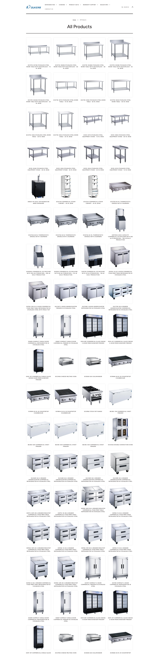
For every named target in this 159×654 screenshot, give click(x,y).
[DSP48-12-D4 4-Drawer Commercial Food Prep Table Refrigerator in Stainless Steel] (65, 532)
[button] (125, 7)
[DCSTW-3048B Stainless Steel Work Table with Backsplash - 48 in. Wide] (93, 50)
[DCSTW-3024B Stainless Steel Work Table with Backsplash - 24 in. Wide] (38, 84)
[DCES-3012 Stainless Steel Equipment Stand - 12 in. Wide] (120, 153)
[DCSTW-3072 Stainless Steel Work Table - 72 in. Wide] (65, 84)
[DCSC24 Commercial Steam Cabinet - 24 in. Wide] (93, 186)
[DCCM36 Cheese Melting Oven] (65, 361)
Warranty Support (89, 4)
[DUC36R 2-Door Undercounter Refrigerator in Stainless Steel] (93, 291)
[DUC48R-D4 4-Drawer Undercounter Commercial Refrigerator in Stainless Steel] (65, 463)
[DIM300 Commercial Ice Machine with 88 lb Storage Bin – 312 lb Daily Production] (65, 256)
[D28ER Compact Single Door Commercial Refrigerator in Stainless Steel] (38, 326)
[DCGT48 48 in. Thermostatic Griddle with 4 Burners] (38, 219)
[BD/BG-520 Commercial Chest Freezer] (65, 429)
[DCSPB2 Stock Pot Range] (93, 396)
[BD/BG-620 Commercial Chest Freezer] (38, 429)
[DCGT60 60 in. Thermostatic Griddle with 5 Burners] (120, 186)
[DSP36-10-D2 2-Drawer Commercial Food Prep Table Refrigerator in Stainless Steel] (120, 532)
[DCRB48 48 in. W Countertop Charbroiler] (120, 361)
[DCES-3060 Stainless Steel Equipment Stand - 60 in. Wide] (120, 119)
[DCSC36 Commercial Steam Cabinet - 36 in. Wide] (65, 186)
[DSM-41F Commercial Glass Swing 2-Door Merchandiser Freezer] (120, 326)
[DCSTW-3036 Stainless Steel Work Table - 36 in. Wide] (38, 119)
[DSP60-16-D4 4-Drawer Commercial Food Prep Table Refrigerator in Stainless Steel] (120, 497)
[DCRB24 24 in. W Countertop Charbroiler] (65, 396)
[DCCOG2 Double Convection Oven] (120, 429)
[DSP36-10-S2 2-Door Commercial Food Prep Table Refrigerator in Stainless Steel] (120, 256)
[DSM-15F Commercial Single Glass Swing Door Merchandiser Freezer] (38, 361)
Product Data (74, 4)
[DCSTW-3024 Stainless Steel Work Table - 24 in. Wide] (65, 119)
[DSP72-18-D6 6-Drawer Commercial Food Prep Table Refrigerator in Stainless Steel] (65, 497)
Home (74, 20)
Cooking (62, 4)
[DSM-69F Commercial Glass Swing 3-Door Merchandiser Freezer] (93, 326)
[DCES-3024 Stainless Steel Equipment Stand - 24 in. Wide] (93, 153)
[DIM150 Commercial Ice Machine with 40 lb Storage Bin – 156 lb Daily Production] (93, 256)
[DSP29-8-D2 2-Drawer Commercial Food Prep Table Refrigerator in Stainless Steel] (38, 567)
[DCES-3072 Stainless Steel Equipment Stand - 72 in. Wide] (93, 119)
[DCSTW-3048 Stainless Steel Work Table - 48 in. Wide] (120, 84)
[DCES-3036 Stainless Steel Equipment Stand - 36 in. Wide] (65, 153)
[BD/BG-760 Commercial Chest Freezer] (120, 396)
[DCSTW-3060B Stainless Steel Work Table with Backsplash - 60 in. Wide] (65, 50)
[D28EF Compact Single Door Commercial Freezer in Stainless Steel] (65, 326)
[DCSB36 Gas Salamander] (93, 361)
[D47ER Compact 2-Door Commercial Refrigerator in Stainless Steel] (120, 567)
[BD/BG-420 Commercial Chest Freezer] (93, 429)
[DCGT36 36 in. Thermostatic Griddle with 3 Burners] (65, 219)
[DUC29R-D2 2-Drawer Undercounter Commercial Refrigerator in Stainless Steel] (120, 463)
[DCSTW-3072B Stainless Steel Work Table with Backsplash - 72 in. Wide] (38, 50)
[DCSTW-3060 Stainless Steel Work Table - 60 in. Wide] (93, 84)
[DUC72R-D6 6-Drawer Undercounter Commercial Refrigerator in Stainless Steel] (120, 291)
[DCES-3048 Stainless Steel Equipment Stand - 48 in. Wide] (38, 153)
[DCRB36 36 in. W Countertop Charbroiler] (38, 396)
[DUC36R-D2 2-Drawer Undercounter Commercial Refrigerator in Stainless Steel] (93, 463)
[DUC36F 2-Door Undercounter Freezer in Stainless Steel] (65, 291)
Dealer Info (104, 4)
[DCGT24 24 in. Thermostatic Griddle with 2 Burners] (93, 219)
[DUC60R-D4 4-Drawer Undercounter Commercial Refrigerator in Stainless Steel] (38, 463)
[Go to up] (156, 651)
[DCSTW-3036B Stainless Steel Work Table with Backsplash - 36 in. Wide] (120, 50)
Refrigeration (50, 4)
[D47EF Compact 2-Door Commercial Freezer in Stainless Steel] (93, 567)
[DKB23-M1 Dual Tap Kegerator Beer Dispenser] (38, 186)
